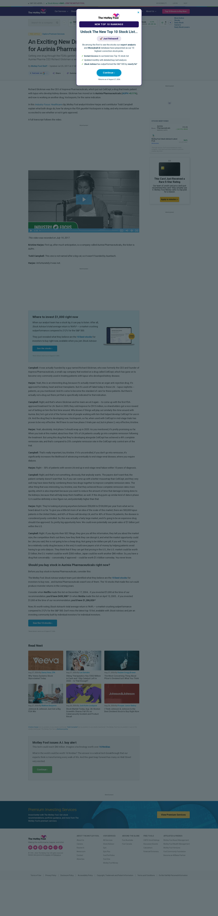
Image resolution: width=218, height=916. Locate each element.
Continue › (109, 72)
